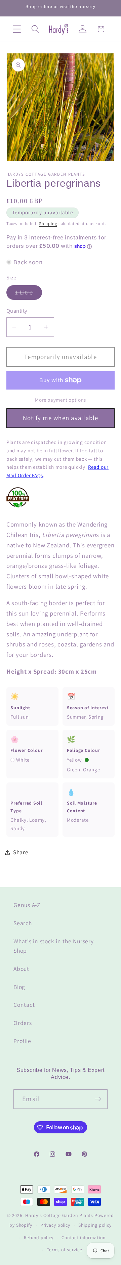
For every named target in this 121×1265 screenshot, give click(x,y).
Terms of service (64, 1250)
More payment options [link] (60, 400)
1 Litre (28, 294)
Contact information (84, 1237)
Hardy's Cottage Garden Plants (59, 1215)
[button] (17, 29)
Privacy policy (55, 1225)
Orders (22, 1023)
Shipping (48, 223)
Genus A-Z (26, 905)
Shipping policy (95, 1225)
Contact (24, 1004)
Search (22, 923)
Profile (22, 1041)
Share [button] (21, 852)
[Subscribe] (98, 1099)
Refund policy (38, 1237)
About (21, 969)
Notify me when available (60, 418)
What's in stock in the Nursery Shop (53, 946)
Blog (19, 987)
